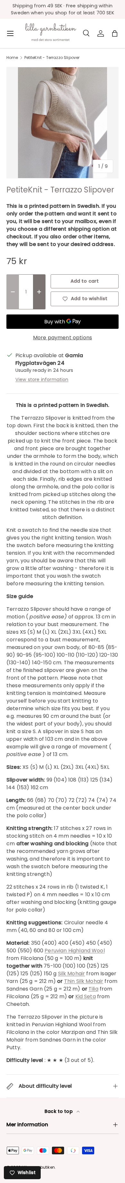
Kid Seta (85, 996)
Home (12, 58)
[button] (115, 33)
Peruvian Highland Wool (75, 950)
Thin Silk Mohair (84, 981)
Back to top (59, 1111)
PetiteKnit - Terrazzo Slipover (52, 58)
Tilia (93, 988)
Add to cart (85, 281)
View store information (42, 379)
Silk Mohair (71, 973)
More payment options (62, 337)
